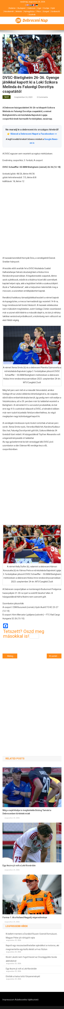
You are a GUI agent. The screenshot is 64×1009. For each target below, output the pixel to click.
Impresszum (8, 999)
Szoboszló (55, 11)
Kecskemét (9, 11)
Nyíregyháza (29, 11)
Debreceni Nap (35, 20)
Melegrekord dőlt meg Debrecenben (12, 656)
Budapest (22, 8)
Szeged (46, 11)
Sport (6, 97)
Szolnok (32, 15)
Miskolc (19, 11)
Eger (39, 8)
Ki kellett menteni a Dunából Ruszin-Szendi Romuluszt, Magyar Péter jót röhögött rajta (31, 936)
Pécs (39, 11)
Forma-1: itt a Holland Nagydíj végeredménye (25, 917)
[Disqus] (32, 702)
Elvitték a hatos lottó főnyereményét (23, 976)
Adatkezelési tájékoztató (27, 999)
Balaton (12, 8)
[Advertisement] (32, 220)
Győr (53, 8)
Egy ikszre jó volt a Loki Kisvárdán (19, 865)
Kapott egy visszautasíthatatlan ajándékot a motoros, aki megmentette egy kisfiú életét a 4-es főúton (32, 947)
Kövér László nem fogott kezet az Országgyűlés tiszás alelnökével (31, 959)
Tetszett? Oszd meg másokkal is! (23, 633)
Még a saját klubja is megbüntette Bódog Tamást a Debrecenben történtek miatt (27, 812)
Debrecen (32, 8)
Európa (46, 8)
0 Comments (42, 97)
